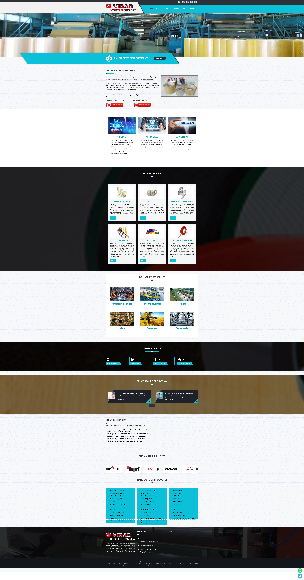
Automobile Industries (122, 304)
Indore (176, 563)
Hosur (150, 563)
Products (167, 8)
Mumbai (109, 563)
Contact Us (193, 8)
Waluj (153, 565)
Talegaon (148, 565)
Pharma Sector (182, 328)
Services (176, 8)
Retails (122, 328)
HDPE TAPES (152, 241)
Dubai (158, 565)
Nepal (168, 565)
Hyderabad (182, 565)
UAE (177, 565)
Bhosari (189, 563)
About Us (158, 8)
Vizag (164, 563)
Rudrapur (189, 565)
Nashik (136, 563)
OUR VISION (122, 137)
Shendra (136, 565)
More (112, 218)
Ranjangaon (129, 565)
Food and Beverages (152, 304)
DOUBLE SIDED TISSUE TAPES (182, 201)
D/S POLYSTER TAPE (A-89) (182, 241)
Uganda (163, 565)
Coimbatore (170, 563)
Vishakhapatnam (158, 563)
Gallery (184, 8)
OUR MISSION (152, 137)
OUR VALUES (182, 137)
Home (151, 8)
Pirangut (123, 565)
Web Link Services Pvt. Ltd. (168, 561)
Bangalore (114, 563)
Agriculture (152, 328)
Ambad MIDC (183, 563)
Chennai (145, 563)
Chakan (195, 563)
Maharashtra (116, 565)
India (140, 563)
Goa (120, 563)
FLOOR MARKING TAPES (122, 241)
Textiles (182, 304)
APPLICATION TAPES (122, 201)
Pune (131, 563)
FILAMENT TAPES (152, 201)
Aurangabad (125, 563)
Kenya (172, 565)
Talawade (142, 565)
